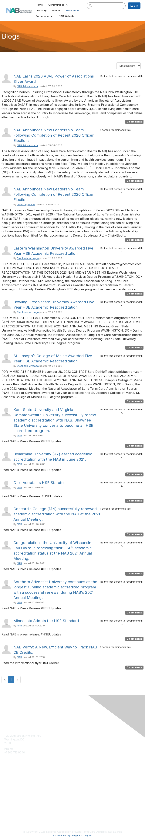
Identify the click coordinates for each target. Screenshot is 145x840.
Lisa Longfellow (26, 204)
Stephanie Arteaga (28, 258)
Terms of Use (12, 822)
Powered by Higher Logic (72, 835)
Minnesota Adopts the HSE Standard (46, 621)
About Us (10, 818)
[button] (59, 5)
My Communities (14, 777)
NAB (19, 435)
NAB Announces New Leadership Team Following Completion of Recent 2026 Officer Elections (53, 135)
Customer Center (14, 782)
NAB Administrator (27, 86)
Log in (134, 5)
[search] (91, 5)
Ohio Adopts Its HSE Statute (38, 482)
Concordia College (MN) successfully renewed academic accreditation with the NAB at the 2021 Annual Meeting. (56, 514)
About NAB (11, 788)
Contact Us (11, 793)
